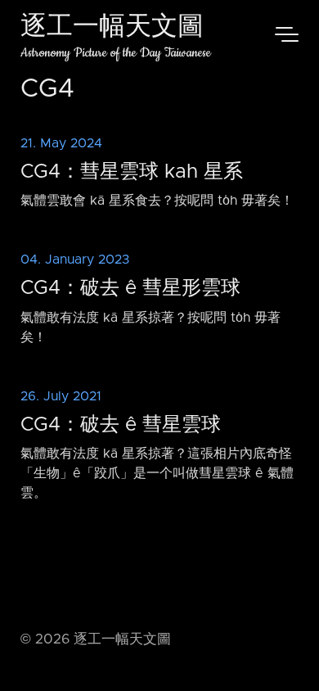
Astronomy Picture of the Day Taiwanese (115, 52)
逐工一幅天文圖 (112, 28)
